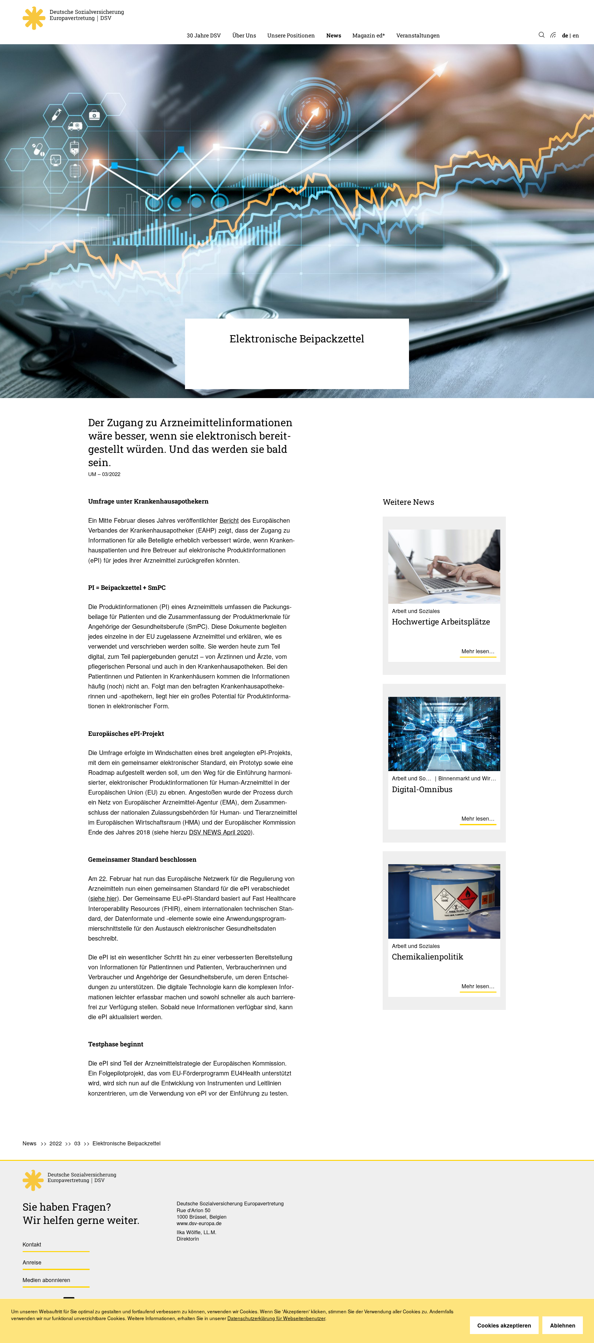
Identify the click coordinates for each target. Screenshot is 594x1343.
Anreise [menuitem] (32, 1262)
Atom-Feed (552, 35)
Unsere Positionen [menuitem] (291, 35)
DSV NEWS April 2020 (220, 831)
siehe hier (103, 898)
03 (77, 1143)
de (565, 35)
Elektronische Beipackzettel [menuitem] (127, 1143)
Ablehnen (562, 1325)
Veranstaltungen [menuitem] (418, 35)
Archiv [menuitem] (361, 15)
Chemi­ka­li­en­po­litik (427, 956)
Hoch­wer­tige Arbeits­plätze (441, 621)
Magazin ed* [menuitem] (368, 35)
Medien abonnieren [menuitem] (46, 1280)
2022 (332, 15)
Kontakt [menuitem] (32, 1244)
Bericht (229, 520)
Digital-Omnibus (422, 789)
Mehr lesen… (478, 651)
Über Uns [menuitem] (244, 35)
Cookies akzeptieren (504, 1325)
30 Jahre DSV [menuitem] (204, 35)
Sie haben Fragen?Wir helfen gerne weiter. (81, 1213)
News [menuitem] (333, 35)
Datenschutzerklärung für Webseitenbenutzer (276, 1318)
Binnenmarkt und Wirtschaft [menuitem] (304, 15)
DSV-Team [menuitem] (246, 15)
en (576, 35)
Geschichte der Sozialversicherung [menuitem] (231, 15)
